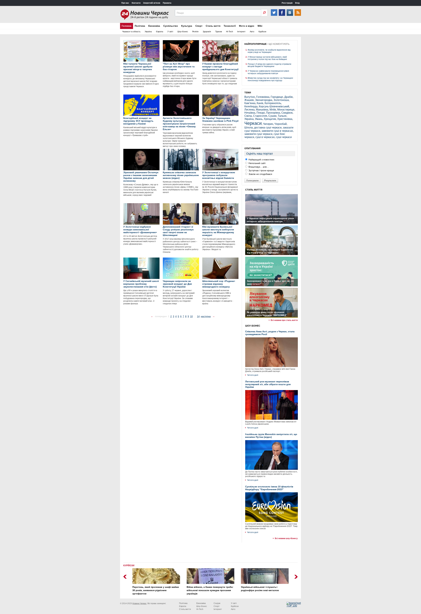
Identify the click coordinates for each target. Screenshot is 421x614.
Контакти (136, 3)
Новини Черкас (139, 603)
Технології (230, 26)
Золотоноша (281, 100)
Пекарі (261, 112)
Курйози (262, 31)
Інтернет (241, 31)
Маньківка (262, 109)
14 (198, 316)
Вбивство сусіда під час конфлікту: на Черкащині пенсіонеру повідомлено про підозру (270, 79)
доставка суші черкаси (268, 127)
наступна (206, 316)
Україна (148, 31)
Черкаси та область (131, 31)
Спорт (198, 26)
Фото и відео (246, 26)
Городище (277, 97)
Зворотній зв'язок (151, 3)
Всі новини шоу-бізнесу (286, 538)
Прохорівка (273, 112)
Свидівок (287, 112)
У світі (170, 31)
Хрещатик (270, 119)
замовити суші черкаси (258, 134)
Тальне (282, 115)
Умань (258, 119)
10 (191, 316)
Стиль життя (213, 26)
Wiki (260, 26)
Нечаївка (249, 112)
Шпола (248, 127)
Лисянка (249, 109)
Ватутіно (249, 97)
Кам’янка (249, 103)
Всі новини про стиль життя (284, 320)
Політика (140, 26)
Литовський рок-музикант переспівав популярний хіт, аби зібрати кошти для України (268, 384)
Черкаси (253, 123)
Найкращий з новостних (261, 159)
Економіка (154, 26)
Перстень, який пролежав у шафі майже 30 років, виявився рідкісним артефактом (155, 590)
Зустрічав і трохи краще (261, 170)
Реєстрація (287, 3)
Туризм (218, 31)
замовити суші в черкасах (277, 130)
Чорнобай (280, 124)
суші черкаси (284, 137)
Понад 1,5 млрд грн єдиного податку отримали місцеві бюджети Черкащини (269, 65)
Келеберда (251, 106)
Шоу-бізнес (182, 31)
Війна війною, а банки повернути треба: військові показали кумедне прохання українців (210, 590)
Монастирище (285, 109)
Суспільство (170, 26)
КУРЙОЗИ (128, 565)
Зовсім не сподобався (260, 174)
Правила (167, 3)
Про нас (125, 3)
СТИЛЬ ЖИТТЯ (253, 189)
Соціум (217, 603)
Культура (186, 26)
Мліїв (273, 109)
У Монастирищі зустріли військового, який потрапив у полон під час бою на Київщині (267, 58)
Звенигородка (263, 100)
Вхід (297, 3)
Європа (159, 31)
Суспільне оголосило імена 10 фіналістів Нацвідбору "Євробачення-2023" (269, 488)
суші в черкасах (265, 137)
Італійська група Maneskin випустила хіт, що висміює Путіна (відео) (271, 435)
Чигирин (268, 124)
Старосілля (260, 115)
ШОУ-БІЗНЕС (252, 325)
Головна (126, 26)
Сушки (272, 115)
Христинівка (284, 119)
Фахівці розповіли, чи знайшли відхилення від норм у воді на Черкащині (269, 51)
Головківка (262, 97)
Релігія (195, 31)
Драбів (288, 97)
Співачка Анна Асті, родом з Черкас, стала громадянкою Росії (270, 333)
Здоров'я (207, 31)
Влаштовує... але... (258, 166)
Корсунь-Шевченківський (274, 106)
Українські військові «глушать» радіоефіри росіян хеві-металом (260, 589)
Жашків (249, 100)
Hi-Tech (229, 31)
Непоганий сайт (257, 163)
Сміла (248, 115)
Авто (252, 31)
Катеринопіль (273, 103)
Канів (260, 103)
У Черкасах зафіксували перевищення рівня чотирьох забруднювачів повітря (268, 72)
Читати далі (252, 375)
